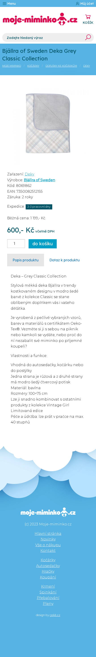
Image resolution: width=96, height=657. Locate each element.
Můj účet (86, 4)
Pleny (48, 604)
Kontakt (48, 550)
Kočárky (33, 65)
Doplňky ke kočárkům (61, 65)
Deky (86, 65)
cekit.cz (55, 615)
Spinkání (48, 592)
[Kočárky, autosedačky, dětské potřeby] (40, 19)
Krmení (48, 586)
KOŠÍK (88, 23)
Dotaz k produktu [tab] (64, 260)
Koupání (48, 577)
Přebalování (48, 598)
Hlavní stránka (48, 533)
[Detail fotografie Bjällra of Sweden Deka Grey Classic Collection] (48, 123)
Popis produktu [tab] (26, 260)
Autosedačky (48, 566)
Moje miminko (11, 65)
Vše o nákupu (48, 545)
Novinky (48, 539)
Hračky (48, 571)
